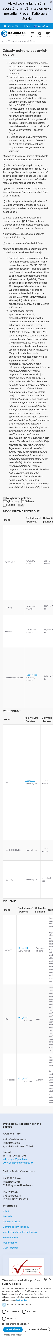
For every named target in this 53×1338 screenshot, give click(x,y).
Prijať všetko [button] (13, 1329)
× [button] (50, 1279)
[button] (26, 1324)
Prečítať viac (21, 1300)
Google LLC (30, 781)
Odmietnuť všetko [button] (37, 1329)
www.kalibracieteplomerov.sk (18, 1162)
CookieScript (31, 675)
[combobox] (45, 1279)
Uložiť (21, 505)
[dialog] (26, 1306)
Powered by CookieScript (13, 1335)
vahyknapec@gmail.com (15, 1159)
